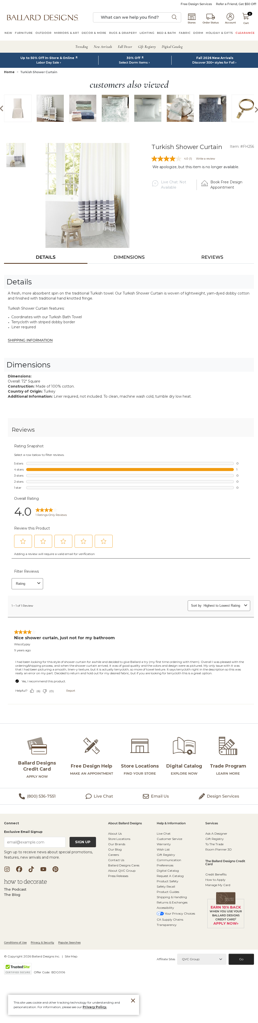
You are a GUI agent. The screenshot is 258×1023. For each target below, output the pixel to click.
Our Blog (115, 849)
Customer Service (169, 839)
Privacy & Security (42, 942)
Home (9, 72)
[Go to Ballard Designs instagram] (7, 869)
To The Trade (214, 844)
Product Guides (168, 892)
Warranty (164, 844)
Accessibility (165, 908)
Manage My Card (217, 885)
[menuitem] (8, 33)
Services (211, 823)
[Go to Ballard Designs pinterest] (55, 869)
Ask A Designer (216, 833)
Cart (246, 23)
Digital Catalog (168, 870)
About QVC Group (122, 870)
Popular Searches (69, 942)
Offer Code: (42, 972)
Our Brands (116, 844)
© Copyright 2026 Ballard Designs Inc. (32, 956)
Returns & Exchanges (172, 902)
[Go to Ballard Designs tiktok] (31, 869)
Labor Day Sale (47, 62)
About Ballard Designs (125, 823)
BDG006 (58, 972)
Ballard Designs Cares (123, 865)
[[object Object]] (129, 569)
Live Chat (164, 833)
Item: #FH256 (242, 146)
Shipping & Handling (172, 897)
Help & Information (171, 823)
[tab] (45, 257)
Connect (11, 823)
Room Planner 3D (218, 849)
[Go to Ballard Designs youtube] (43, 869)
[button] (42, 17)
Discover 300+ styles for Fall (213, 62)
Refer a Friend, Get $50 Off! (236, 4)
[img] (87, 195)
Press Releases (118, 876)
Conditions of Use (15, 942)
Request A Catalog (170, 876)
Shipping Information (30, 340)
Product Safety (167, 881)
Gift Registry (166, 855)
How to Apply (215, 880)
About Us (115, 833)
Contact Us (116, 860)
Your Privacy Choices (180, 913)
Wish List (163, 849)
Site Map (71, 956)
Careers (113, 855)
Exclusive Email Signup (23, 832)
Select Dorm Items (133, 62)
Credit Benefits (216, 874)
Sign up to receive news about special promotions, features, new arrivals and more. (48, 855)
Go (241, 959)
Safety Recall (166, 886)
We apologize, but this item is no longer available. (195, 167)
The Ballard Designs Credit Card (225, 863)
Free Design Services (196, 4)
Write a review (205, 158)
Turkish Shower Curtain (38, 72)
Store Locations (119, 839)
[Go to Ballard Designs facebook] (19, 869)
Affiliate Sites (166, 959)
